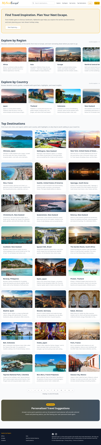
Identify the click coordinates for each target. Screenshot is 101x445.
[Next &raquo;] (72, 390)
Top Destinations (81, 3)
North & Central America (32, 438)
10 (61, 390)
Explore (59, 3)
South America (30, 440)
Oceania (3, 440)
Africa (2, 436)
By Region (65, 3)
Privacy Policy (68, 440)
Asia (27, 436)
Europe (3, 438)
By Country (72, 3)
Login (90, 3)
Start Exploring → (13, 27)
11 (65, 390)
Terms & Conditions (78, 440)
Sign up (97, 3)
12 (69, 390)
